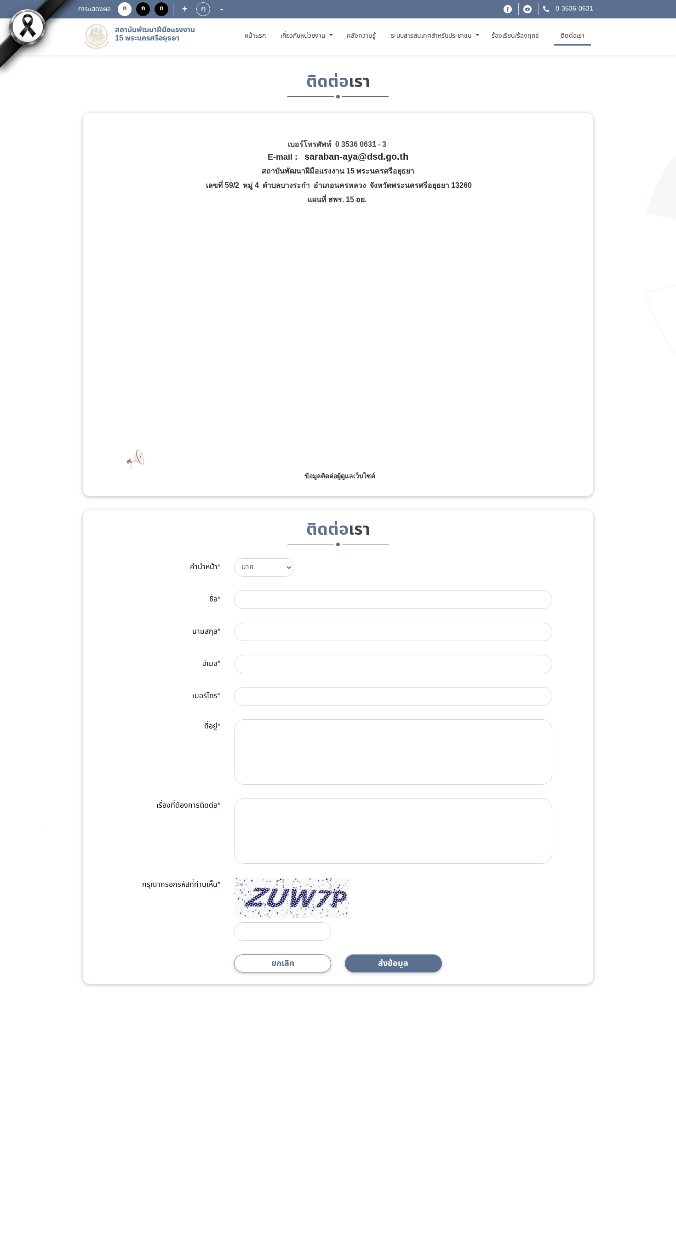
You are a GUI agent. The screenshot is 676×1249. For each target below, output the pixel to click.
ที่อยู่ (212, 726)
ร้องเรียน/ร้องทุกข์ (515, 35)
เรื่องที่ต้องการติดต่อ (188, 805)
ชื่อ (214, 599)
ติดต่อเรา (572, 35)
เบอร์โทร (206, 696)
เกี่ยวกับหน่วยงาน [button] (304, 35)
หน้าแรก (257, 35)
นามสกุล (206, 631)
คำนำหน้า (205, 567)
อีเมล (211, 664)
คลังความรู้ (361, 35)
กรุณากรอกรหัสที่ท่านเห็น (181, 884)
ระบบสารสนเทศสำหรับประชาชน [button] (432, 35)
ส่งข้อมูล (393, 963)
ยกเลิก (282, 963)
